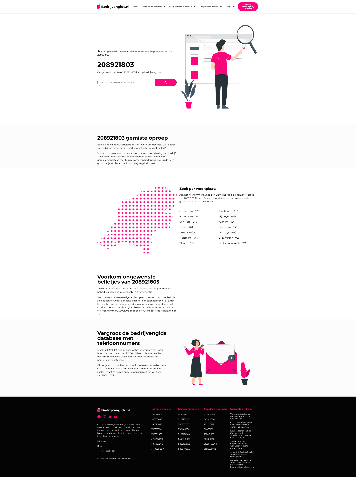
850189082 (209, 439)
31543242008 (184, 439)
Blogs (229, 6)
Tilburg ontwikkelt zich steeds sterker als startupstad (241, 454)
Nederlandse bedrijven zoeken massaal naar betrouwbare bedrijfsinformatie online (242, 463)
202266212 (209, 424)
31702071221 (157, 439)
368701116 (208, 429)
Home (136, 6)
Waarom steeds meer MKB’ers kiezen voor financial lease (240, 416)
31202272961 (184, 419)
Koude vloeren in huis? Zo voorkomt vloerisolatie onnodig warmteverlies (241, 434)
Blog (99, 446)
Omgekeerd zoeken (209, 6)
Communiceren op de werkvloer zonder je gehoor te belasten (241, 424)
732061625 (209, 434)
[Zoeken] (165, 82)
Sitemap (101, 441)
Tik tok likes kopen (106, 451)
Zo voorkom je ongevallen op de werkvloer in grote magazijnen (239, 444)
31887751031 (183, 424)
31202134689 (184, 434)
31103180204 (183, 429)
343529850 (209, 419)
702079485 (156, 434)
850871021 (182, 414)
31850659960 (210, 444)
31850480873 (184, 449)
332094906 (156, 414)
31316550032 (210, 449)
